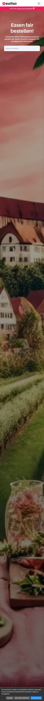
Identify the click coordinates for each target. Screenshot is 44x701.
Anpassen (10, 698)
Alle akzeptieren (36, 698)
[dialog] (22, 694)
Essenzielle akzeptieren (22, 698)
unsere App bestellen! (25, 9)
